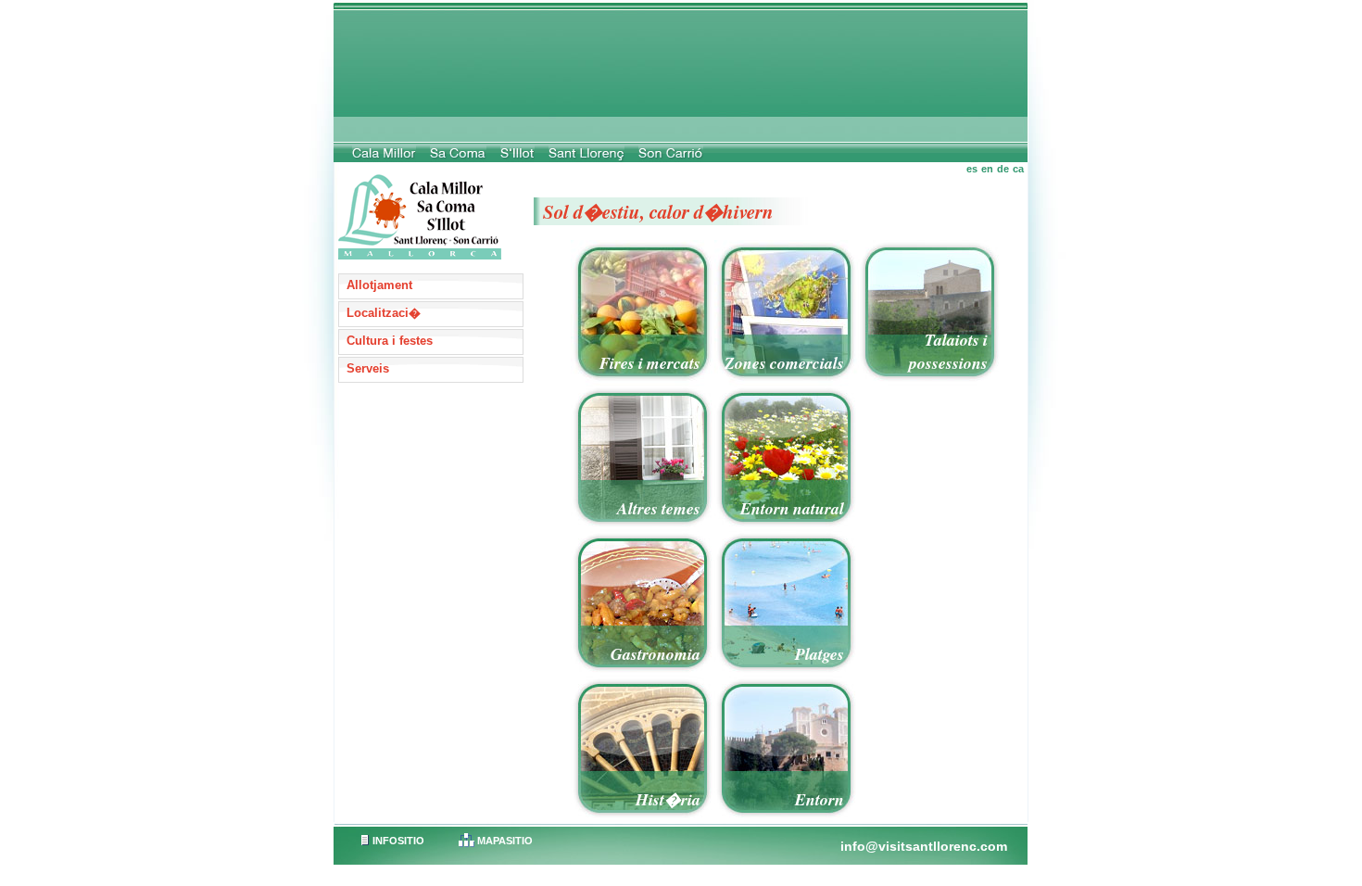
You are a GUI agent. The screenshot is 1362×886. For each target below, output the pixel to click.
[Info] (424, 201)
